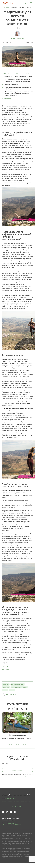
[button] (7, 745)
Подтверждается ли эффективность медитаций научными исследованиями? (18, 80)
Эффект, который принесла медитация (18, 76)
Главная (6, 7)
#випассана (6, 684)
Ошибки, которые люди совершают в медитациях (17, 88)
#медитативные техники (17, 684)
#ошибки (5, 690)
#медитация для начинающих (19, 687)
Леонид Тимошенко (17, 38)
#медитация (6, 687)
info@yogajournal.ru (9, 798)
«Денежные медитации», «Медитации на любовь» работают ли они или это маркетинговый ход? (18, 93)
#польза (12, 690)
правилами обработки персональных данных (17, 776)
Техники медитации (11, 84)
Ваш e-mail (5, 763)
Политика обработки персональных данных (17, 802)
